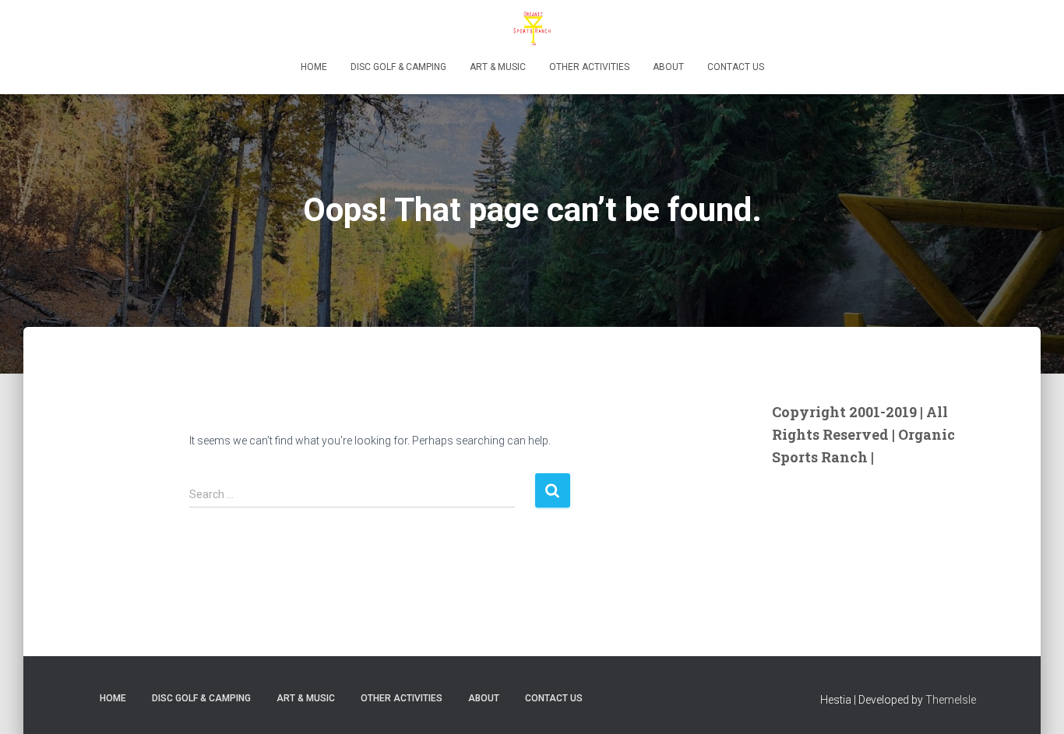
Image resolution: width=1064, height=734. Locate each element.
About (668, 66)
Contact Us (735, 66)
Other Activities (589, 66)
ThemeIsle (950, 700)
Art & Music (498, 66)
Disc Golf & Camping (398, 66)
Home (314, 66)
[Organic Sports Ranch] (532, 27)
